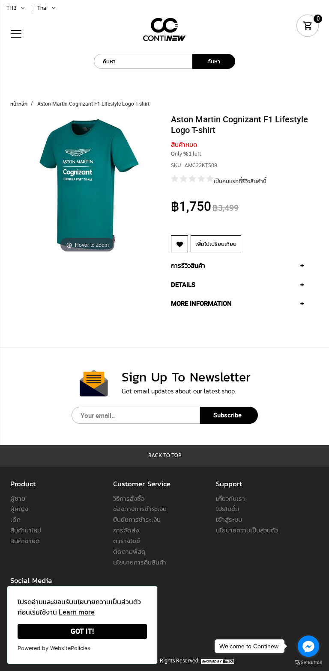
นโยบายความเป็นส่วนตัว (247, 530)
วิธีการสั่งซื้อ (129, 498)
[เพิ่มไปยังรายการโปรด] (179, 243)
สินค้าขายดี (25, 540)
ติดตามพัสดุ (129, 551)
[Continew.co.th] (164, 29)
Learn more (77, 612)
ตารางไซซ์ (126, 540)
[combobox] (143, 61)
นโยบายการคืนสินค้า (139, 562)
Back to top (164, 455)
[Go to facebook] (308, 646)
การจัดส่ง (126, 530)
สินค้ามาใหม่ (25, 530)
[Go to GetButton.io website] (308, 662)
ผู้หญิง (19, 508)
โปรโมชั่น (227, 508)
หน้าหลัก (18, 103)
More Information (201, 303)
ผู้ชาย (17, 498)
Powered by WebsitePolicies (54, 648)
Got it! (82, 631)
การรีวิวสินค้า (188, 265)
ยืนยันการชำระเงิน (137, 519)
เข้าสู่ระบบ (229, 519)
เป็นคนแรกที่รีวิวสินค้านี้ (240, 181)
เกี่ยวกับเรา (230, 498)
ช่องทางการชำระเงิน (140, 508)
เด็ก (15, 519)
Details (183, 284)
